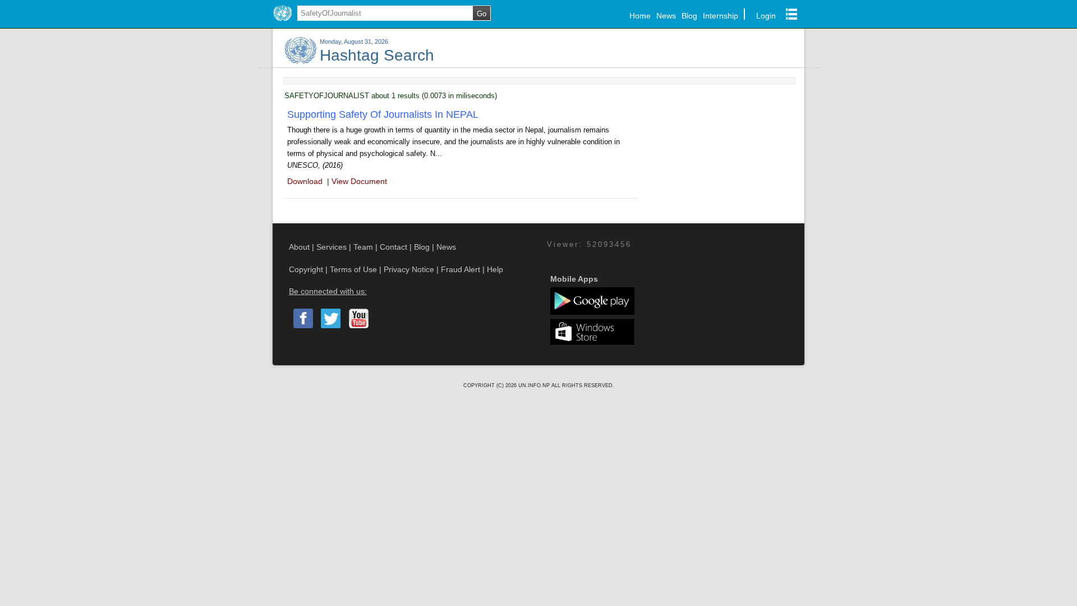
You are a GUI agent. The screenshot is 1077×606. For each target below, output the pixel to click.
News (666, 15)
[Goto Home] (282, 21)
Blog (689, 15)
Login (766, 15)
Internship (720, 15)
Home (640, 15)
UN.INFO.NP (534, 385)
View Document (359, 181)
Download (305, 181)
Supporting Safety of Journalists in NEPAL (382, 114)
